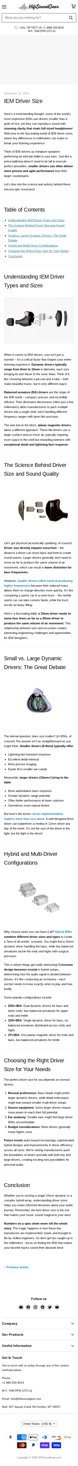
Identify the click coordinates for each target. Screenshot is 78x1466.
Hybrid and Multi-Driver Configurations (33, 245)
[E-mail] (21, 1307)
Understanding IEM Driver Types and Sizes (36, 220)
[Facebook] (28, 1307)
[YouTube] (57, 1307)
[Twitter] (49, 1307)
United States (37, 1423)
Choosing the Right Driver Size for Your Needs (38, 251)
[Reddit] (42, 1307)
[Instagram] (35, 1307)
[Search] (71, 17)
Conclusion (15, 256)
